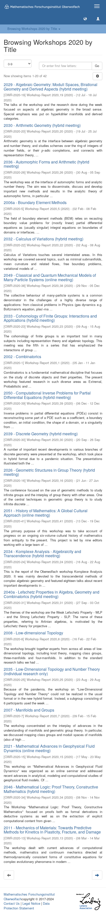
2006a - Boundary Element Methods (35, 202)
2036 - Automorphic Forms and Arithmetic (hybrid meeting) (46, 164)
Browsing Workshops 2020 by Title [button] (32, 28)
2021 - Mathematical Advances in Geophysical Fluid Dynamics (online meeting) (49, 748)
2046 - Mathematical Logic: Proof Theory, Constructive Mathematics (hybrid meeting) (51, 789)
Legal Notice (31, 903)
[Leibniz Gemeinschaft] (88, 901)
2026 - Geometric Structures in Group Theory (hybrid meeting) (49, 472)
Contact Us (12, 903)
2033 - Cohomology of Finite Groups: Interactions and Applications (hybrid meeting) (50, 318)
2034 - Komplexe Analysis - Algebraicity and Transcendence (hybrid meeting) (42, 554)
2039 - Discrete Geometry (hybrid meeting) (41, 434)
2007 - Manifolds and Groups (29, 710)
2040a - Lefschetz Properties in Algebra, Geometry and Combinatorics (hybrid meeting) (51, 594)
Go (97, 65)
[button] (85, 18)
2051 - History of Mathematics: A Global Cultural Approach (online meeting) (46, 513)
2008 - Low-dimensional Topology (33, 633)
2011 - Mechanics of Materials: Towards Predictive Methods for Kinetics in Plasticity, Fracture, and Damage (52, 830)
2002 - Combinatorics (22, 356)
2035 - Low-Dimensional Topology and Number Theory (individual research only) (52, 671)
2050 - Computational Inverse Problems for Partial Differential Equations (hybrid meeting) (47, 395)
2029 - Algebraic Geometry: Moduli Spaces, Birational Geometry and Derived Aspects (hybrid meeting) (50, 87)
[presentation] (42, 150)
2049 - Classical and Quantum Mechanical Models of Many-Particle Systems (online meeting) (50, 277)
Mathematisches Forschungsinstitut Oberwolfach (29, 896)
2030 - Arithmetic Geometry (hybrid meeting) (42, 125)
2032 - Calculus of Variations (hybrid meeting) (43, 239)
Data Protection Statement (27, 905)
